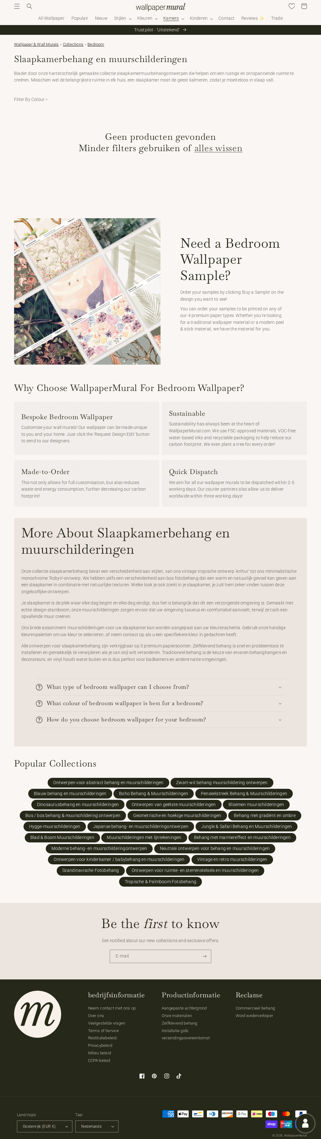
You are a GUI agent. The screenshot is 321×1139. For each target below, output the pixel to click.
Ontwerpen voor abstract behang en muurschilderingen (108, 782)
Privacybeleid (100, 1045)
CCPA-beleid (99, 1060)
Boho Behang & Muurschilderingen (153, 793)
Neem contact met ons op (112, 1008)
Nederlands (91, 1126)
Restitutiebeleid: (103, 1038)
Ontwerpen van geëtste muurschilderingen (174, 804)
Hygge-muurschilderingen (55, 826)
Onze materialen (177, 1015)
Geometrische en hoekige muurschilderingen (177, 815)
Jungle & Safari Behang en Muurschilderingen (246, 826)
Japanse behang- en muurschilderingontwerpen (141, 826)
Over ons (96, 1015)
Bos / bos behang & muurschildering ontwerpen (72, 815)
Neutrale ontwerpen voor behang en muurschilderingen (215, 848)
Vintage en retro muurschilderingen (232, 859)
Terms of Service (103, 1030)
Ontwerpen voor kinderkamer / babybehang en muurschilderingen (119, 859)
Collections (73, 44)
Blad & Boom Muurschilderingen (62, 837)
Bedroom (95, 44)
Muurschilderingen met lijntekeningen (144, 837)
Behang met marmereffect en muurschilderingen (242, 837)
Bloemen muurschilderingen (256, 804)
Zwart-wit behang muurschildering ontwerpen (221, 782)
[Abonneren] (204, 956)
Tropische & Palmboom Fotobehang (160, 881)
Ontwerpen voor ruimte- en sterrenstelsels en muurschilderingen (195, 870)
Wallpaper (36, 44)
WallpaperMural (295, 1135)
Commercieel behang (255, 1008)
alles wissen (218, 147)
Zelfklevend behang (179, 1023)
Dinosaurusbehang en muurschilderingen (78, 804)
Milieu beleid (99, 1053)
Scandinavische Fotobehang (90, 870)
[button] (17, 6)
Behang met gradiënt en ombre (265, 815)
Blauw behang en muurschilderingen (70, 793)
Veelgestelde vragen (106, 1023)
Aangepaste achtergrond (184, 1008)
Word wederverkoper (254, 1015)
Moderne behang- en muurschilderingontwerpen (99, 848)
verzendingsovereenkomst (186, 1038)
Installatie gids (175, 1030)
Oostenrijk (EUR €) (39, 1126)
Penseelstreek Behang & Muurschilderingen (244, 793)
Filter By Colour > (31, 99)
